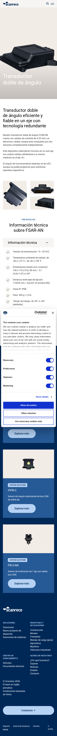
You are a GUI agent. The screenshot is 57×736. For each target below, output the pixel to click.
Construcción (36, 630)
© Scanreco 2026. (11, 681)
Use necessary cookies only (28, 421)
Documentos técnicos (13, 666)
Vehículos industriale (40, 650)
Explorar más (22, 433)
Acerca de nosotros (41, 655)
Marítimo (34, 646)
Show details (42, 397)
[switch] (50, 368)
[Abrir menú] (52, 3)
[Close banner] (53, 313)
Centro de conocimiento (10, 656)
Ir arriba (50, 727)
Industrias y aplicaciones (37, 624)
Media (5, 729)
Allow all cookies (28, 405)
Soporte (34, 663)
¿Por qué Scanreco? (40, 660)
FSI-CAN (13, 565)
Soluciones (9, 623)
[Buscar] (47, 3)
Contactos (27, 710)
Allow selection (28, 413)
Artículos (7, 663)
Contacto (34, 673)
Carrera (36, 726)
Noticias (34, 667)
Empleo (33, 670)
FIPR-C (12, 490)
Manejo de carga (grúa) (41, 640)
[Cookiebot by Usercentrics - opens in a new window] (35, 313)
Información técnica (22, 243)
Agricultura (35, 643)
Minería (33, 633)
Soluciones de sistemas (14, 637)
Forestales (35, 636)
